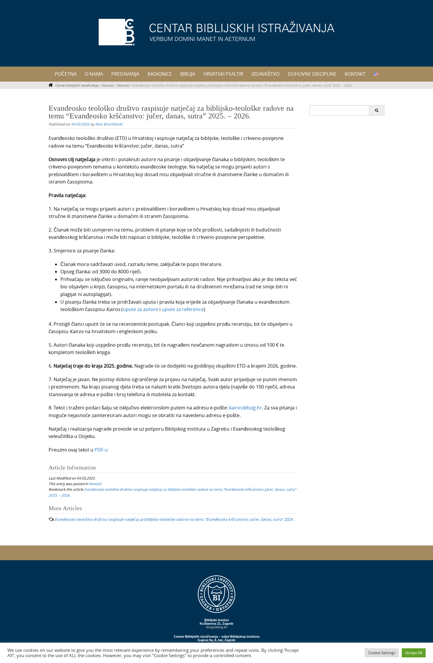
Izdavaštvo (266, 74)
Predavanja (125, 74)
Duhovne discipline (312, 74)
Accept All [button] (413, 652)
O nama (94, 74)
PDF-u (101, 450)
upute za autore (140, 309)
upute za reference (183, 309)
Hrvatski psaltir (223, 74)
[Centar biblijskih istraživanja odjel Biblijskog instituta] (216, 32)
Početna (66, 74)
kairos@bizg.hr (245, 407)
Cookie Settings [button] (381, 652)
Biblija (187, 74)
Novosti (95, 483)
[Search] (376, 110)
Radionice (160, 74)
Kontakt (355, 74)
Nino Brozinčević (109, 124)
